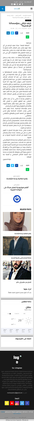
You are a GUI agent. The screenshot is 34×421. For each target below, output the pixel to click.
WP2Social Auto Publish (11, 420)
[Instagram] (17, 403)
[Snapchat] (7, 403)
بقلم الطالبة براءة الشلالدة (17, 178)
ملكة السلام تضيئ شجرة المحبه (21, 258)
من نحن (21, 2)
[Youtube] (12, 403)
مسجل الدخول (19, 292)
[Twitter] (22, 403)
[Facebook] (27, 403)
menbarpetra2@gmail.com (14, 393)
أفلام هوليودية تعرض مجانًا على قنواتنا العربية (16, 188)
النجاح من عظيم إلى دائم (23, 282)
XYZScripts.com (25, 420)
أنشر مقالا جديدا (27, 2)
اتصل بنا (16, 2)
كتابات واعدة (28, 20)
